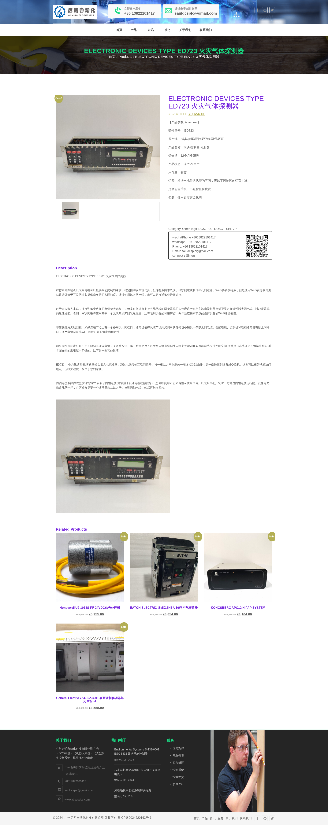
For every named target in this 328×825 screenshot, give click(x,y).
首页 (119, 30)
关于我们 (185, 30)
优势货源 (178, 748)
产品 (134, 30)
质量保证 (178, 784)
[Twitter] (272, 10)
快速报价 (178, 769)
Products (125, 57)
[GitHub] (265, 10)
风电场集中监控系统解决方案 (132, 790)
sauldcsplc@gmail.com (79, 790)
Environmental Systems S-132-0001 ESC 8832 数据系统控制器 (136, 751)
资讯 (151, 30)
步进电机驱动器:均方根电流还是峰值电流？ (137, 772)
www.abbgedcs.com (77, 799)
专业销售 (178, 755)
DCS (201, 228)
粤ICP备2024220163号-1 (134, 817)
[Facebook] (257, 10)
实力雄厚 (178, 762)
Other (186, 228)
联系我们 (206, 30)
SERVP (231, 228)
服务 (168, 30)
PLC (210, 228)
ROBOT (219, 228)
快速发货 (178, 777)
